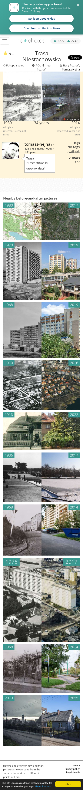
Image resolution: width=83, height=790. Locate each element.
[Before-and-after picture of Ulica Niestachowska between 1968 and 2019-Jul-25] (41, 330)
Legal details (73, 772)
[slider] (42, 96)
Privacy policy (72, 768)
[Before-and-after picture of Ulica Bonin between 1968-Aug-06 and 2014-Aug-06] (41, 530)
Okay (68, 784)
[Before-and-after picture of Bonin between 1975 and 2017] (41, 600)
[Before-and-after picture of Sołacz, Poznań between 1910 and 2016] (41, 385)
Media (76, 765)
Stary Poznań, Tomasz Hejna (71, 67)
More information (43, 786)
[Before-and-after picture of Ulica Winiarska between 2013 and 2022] (41, 720)
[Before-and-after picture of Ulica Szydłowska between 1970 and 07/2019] (41, 271)
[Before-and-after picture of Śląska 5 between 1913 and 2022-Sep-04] (41, 431)
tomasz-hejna (38, 144)
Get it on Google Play (41, 18)
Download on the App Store (41, 28)
